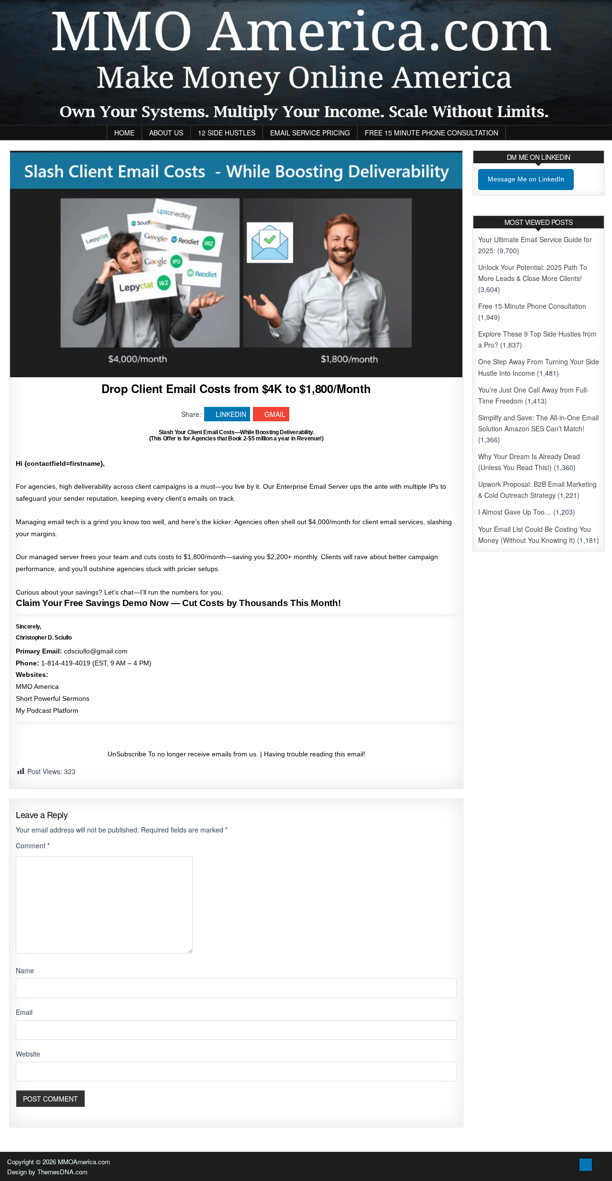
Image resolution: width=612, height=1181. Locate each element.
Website (28, 1053)
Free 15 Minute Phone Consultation (431, 132)
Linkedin (231, 414)
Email (24, 1012)
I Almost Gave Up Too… (514, 512)
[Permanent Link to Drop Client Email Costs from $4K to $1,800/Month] (236, 264)
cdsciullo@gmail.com (96, 651)
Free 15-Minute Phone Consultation (532, 306)
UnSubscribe (127, 754)
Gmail (274, 414)
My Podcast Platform (47, 710)
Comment (33, 845)
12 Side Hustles (226, 132)
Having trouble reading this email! (314, 754)
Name (25, 970)
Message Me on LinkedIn (526, 179)
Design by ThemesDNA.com (47, 1171)
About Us (166, 132)
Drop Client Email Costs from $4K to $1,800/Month (236, 388)
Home (124, 132)
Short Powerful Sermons (52, 698)
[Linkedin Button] (585, 1165)
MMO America (37, 686)
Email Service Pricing (310, 132)
